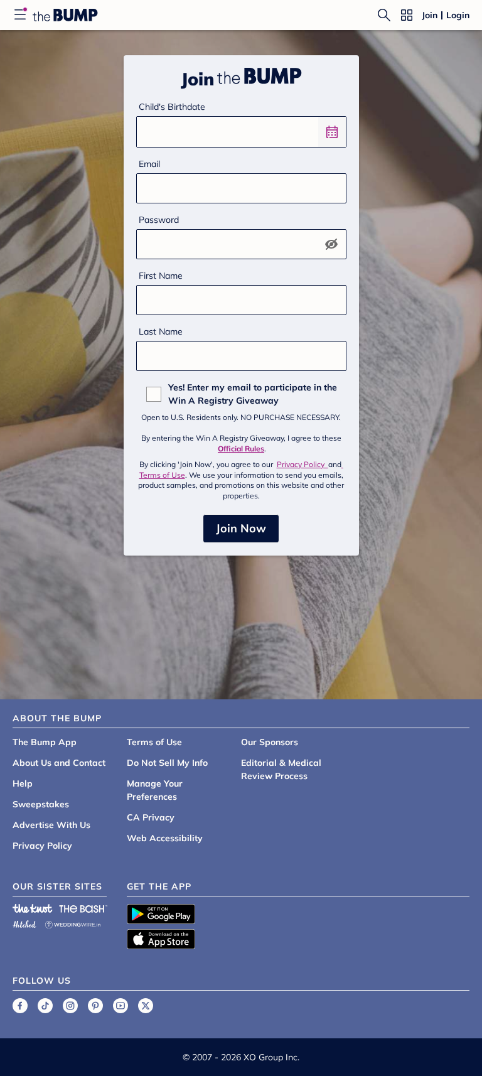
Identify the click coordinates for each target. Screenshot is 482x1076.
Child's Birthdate (172, 106)
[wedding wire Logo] (72, 922)
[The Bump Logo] (65, 15)
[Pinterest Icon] (95, 1005)
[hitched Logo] (24, 922)
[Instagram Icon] (70, 1005)
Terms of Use (154, 742)
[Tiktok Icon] (45, 1005)
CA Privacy (150, 817)
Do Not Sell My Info (167, 762)
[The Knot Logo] (33, 908)
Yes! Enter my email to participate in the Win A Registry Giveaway (252, 394)
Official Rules (241, 448)
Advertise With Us (51, 825)
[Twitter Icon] (145, 1005)
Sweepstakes (41, 804)
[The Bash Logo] (83, 908)
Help (23, 783)
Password (159, 219)
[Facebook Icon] (20, 1005)
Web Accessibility (165, 838)
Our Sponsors (269, 742)
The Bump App (45, 742)
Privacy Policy (302, 464)
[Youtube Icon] (120, 1005)
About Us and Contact (59, 762)
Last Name (161, 331)
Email (149, 163)
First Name (161, 275)
